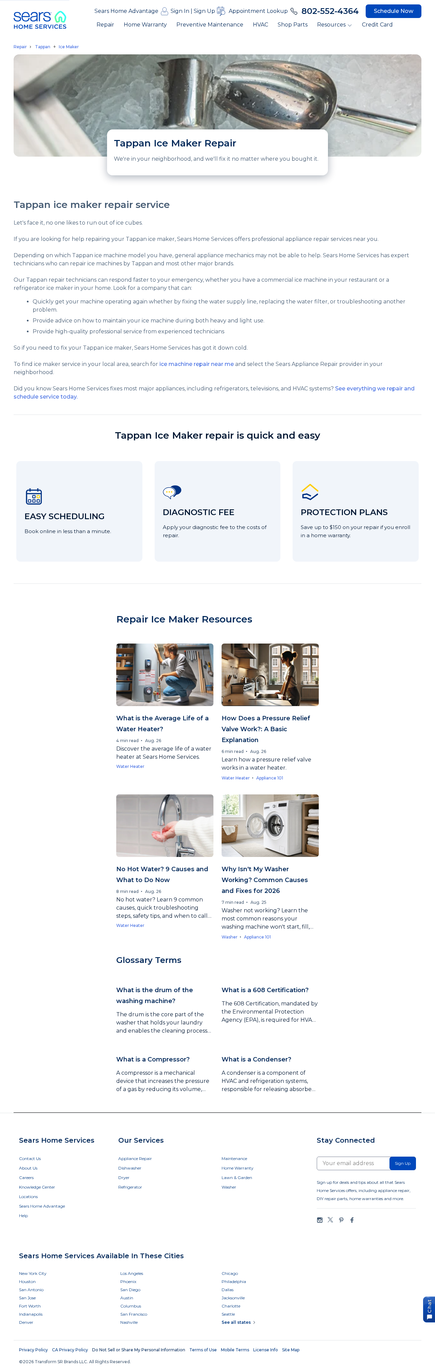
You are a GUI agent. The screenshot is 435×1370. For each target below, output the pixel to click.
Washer (230, 936)
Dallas (227, 1289)
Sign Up (204, 11)
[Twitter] (330, 1220)
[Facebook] (352, 1220)
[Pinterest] (341, 1220)
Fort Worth (30, 1305)
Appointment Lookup (258, 11)
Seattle (228, 1314)
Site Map (290, 1349)
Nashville (129, 1322)
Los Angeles (131, 1273)
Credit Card (377, 24)
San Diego (130, 1289)
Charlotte (231, 1305)
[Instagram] (320, 1220)
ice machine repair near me (196, 364)
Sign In (180, 11)
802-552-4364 (330, 11)
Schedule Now (393, 11)
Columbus (130, 1305)
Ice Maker (69, 47)
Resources (331, 24)
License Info (265, 1349)
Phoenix (128, 1281)
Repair (105, 24)
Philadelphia (234, 1281)
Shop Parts (293, 24)
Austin (126, 1297)
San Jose (27, 1297)
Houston (27, 1281)
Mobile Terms (235, 1349)
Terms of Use (203, 1349)
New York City (33, 1273)
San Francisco (133, 1314)
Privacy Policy (33, 1349)
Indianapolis (30, 1314)
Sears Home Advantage (126, 11)
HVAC (260, 24)
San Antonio (31, 1289)
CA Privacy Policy (70, 1349)
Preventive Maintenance (209, 24)
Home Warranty (145, 24)
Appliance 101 (269, 777)
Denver (26, 1322)
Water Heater (130, 766)
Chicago (230, 1273)
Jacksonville (233, 1297)
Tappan (42, 47)
